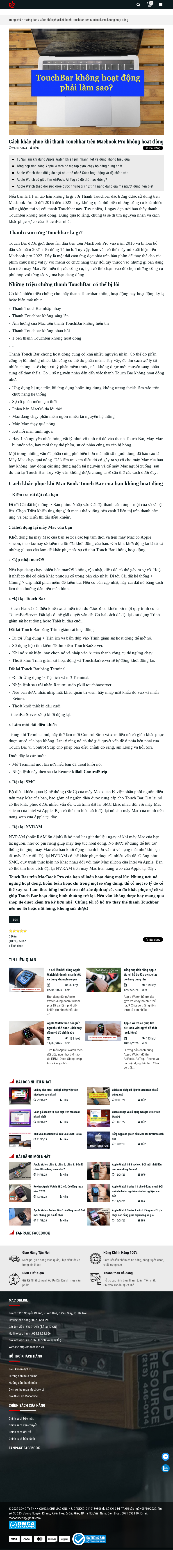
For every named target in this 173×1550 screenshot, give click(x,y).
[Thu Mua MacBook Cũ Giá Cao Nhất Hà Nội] (20, 1140)
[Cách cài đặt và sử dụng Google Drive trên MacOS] (98, 1118)
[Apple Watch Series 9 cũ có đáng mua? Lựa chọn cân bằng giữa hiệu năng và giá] (98, 1217)
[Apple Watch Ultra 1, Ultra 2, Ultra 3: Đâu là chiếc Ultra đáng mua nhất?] (20, 1171)
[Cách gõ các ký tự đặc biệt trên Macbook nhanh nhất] (20, 1118)
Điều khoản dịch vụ (20, 1369)
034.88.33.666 (41, 1333)
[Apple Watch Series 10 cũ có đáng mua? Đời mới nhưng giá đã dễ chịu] (20, 1217)
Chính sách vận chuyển (23, 1425)
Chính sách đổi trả (20, 1432)
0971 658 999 (40, 1320)
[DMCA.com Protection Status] (22, 1524)
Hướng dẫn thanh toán (23, 1382)
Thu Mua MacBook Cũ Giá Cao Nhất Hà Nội (58, 1134)
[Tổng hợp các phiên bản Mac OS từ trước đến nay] (98, 1140)
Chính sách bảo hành (22, 1438)
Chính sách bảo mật (21, 1418)
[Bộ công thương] (88, 1539)
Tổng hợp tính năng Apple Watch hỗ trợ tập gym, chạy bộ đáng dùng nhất (69, 166)
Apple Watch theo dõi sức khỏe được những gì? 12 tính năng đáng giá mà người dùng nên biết (85, 186)
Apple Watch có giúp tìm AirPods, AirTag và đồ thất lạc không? (62, 179)
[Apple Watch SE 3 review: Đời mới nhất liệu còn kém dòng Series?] (98, 1171)
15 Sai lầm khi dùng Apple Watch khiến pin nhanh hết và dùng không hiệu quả (73, 159)
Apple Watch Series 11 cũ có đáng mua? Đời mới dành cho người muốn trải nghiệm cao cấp (137, 1191)
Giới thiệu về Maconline (23, 1396)
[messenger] (165, 1457)
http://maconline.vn (32, 1347)
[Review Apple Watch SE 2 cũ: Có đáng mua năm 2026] (20, 1193)
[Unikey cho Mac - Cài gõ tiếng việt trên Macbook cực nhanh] (20, 1096)
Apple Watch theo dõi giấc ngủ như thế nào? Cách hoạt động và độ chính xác (72, 173)
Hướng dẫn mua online (23, 1376)
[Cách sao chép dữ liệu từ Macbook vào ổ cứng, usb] (98, 1096)
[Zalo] (165, 1468)
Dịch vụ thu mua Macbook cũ (27, 1389)
